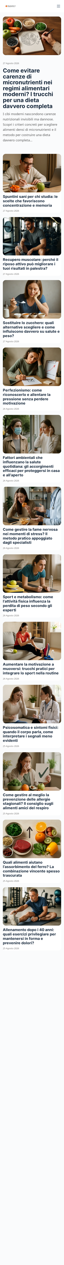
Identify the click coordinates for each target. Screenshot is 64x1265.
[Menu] (58, 6)
